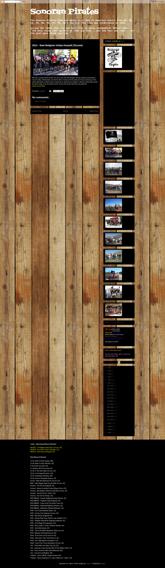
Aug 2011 (110, 398)
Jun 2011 (110, 404)
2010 (110, 423)
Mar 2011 (110, 413)
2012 (110, 380)
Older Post (94, 111)
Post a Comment (40, 101)
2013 (110, 377)
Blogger (102, 563)
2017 (110, 371)
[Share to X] (58, 91)
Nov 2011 (110, 389)
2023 (110, 368)
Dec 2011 (110, 386)
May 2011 (110, 407)
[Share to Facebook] (60, 91)
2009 (110, 426)
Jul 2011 (110, 401)
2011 (109, 383)
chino (123, 41)
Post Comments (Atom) (69, 117)
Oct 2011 (110, 392)
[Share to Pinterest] (63, 91)
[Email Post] (50, 91)
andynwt (88, 563)
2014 (110, 374)
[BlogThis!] (56, 91)
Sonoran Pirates (64, 12)
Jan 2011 (110, 419)
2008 (110, 429)
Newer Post (37, 111)
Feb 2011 (110, 416)
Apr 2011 (110, 410)
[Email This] (54, 91)
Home (65, 111)
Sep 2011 (110, 395)
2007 (110, 433)
